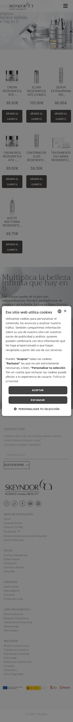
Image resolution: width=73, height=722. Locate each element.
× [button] (64, 311)
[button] (36, 409)
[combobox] (60, 311)
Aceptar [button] (38, 390)
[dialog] (36, 361)
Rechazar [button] (38, 400)
